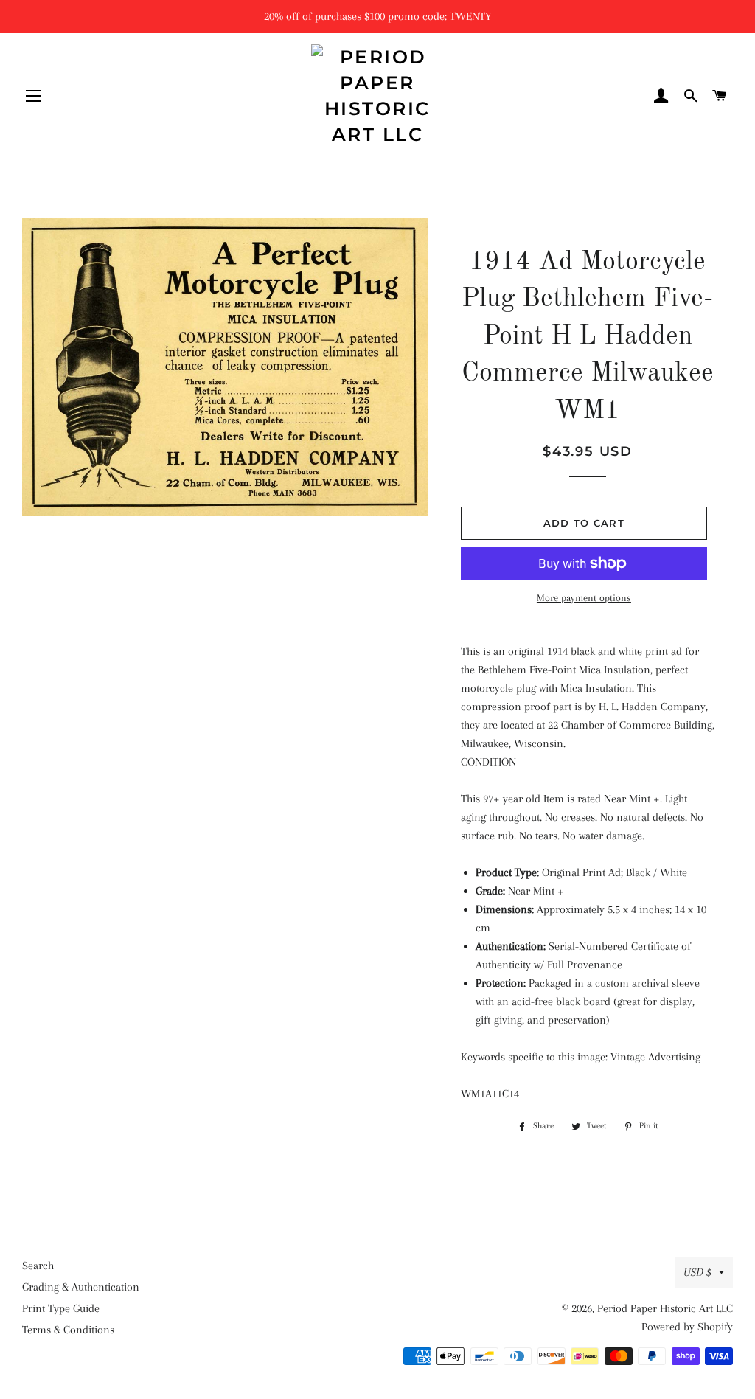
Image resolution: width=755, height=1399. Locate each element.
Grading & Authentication (80, 1287)
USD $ (697, 1272)
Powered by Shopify (687, 1326)
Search (38, 1265)
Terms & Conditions (68, 1329)
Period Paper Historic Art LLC (665, 1308)
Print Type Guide (61, 1308)
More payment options (584, 597)
